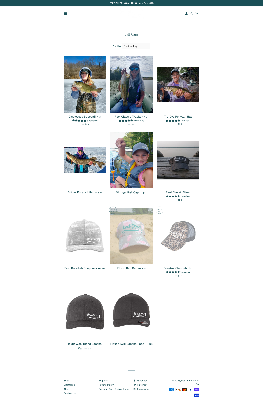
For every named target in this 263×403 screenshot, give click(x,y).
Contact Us (70, 393)
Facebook (142, 380)
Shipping (103, 380)
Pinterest (141, 384)
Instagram (142, 389)
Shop (66, 380)
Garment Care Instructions (113, 389)
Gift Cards (69, 384)
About (67, 389)
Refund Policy (106, 384)
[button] (79, 120)
